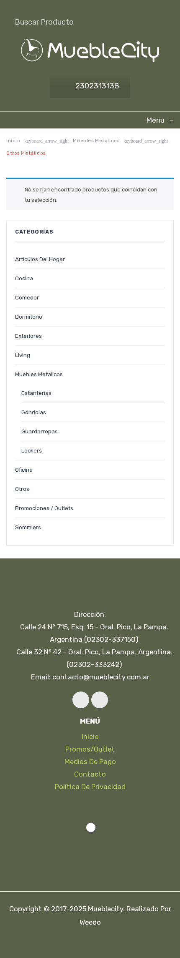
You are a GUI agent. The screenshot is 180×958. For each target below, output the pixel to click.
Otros (22, 488)
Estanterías (36, 393)
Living (22, 355)
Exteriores (28, 335)
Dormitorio (28, 316)
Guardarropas (39, 431)
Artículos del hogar (40, 259)
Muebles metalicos (96, 140)
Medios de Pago (90, 761)
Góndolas (33, 412)
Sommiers (28, 527)
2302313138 (97, 86)
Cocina (24, 278)
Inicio (13, 140)
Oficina (24, 469)
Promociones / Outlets (44, 508)
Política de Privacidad (90, 786)
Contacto (90, 774)
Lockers (31, 450)
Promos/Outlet (90, 749)
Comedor (27, 297)
